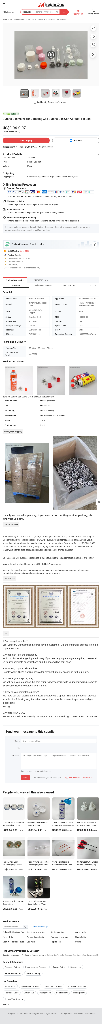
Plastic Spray (10, 986)
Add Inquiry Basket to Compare (51, 102)
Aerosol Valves (81, 932)
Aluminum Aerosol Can (36, 932)
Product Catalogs (40, 926)
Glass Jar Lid (75, 967)
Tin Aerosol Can (57, 932)
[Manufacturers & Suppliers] (51, 4)
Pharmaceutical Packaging (36, 967)
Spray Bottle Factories (30, 986)
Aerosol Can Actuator (35, 937)
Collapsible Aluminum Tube (14, 932)
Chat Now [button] (77, 140)
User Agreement (66, 1013)
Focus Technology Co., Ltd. (33, 1013)
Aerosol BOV (8, 937)
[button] (91, 285)
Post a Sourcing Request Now (79, 777)
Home (5, 19)
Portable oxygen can (59, 937)
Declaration (78, 1013)
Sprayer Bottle (59, 967)
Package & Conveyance (36, 19)
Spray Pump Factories (77, 986)
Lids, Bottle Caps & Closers (57, 19)
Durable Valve (62, 992)
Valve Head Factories (53, 986)
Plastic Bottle (80, 937)
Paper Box (55, 941)
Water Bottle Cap (33, 973)
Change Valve (45, 992)
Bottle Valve (29, 992)
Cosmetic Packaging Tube (13, 941)
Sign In (7, 267)
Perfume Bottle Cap (13, 973)
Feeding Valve (79, 992)
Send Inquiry (26, 140)
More (5, 1004)
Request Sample (46, 147)
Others (78, 941)
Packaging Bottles (12, 967)
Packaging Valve (11, 992)
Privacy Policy (90, 1013)
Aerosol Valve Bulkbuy (14, 999)
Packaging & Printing (17, 19)
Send (25, 777)
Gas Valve (31, 941)
